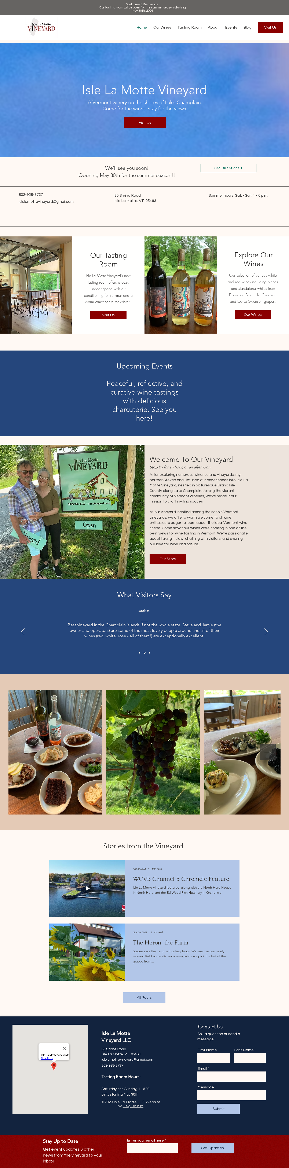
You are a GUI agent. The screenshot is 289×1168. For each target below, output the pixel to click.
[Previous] (23, 632)
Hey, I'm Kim (133, 1106)
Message (206, 1087)
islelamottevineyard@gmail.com (46, 202)
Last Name (244, 1050)
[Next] (266, 632)
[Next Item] (268, 752)
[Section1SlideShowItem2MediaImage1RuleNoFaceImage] (144, 652)
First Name (207, 1050)
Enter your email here (145, 1140)
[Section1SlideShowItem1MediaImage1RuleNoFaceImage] (139, 652)
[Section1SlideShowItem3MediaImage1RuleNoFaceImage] (149, 653)
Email (202, 1069)
